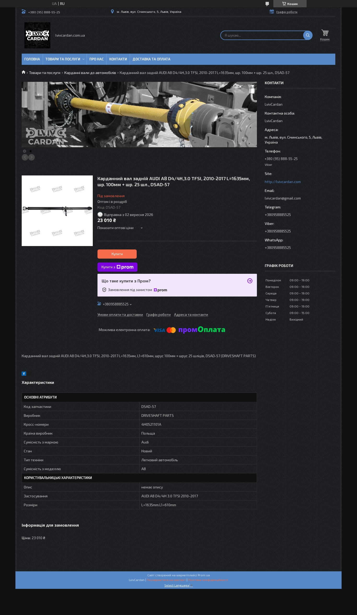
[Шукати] (308, 35)
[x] (29, 374)
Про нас (96, 59)
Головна (32, 59)
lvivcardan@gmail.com (283, 198)
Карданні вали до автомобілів (90, 72)
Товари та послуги (62, 59)
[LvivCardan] (37, 35)
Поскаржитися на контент (166, 580)
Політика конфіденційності (208, 580)
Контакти (118, 59)
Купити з (108, 267)
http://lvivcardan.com (283, 181)
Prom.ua (204, 575)
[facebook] (24, 374)
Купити (117, 254)
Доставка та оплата (151, 59)
